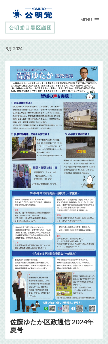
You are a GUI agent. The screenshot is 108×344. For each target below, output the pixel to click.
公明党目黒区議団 (30, 27)
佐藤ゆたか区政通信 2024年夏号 (52, 326)
